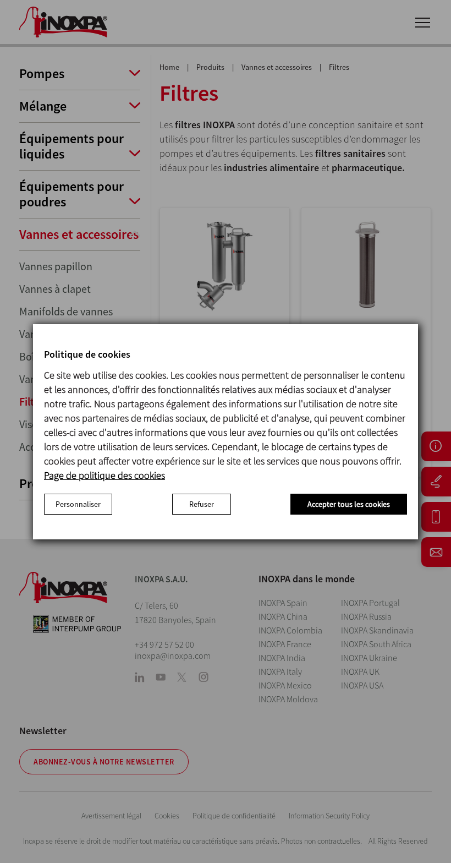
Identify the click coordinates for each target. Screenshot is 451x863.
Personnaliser (78, 504)
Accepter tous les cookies (348, 504)
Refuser (201, 504)
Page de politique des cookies (104, 475)
